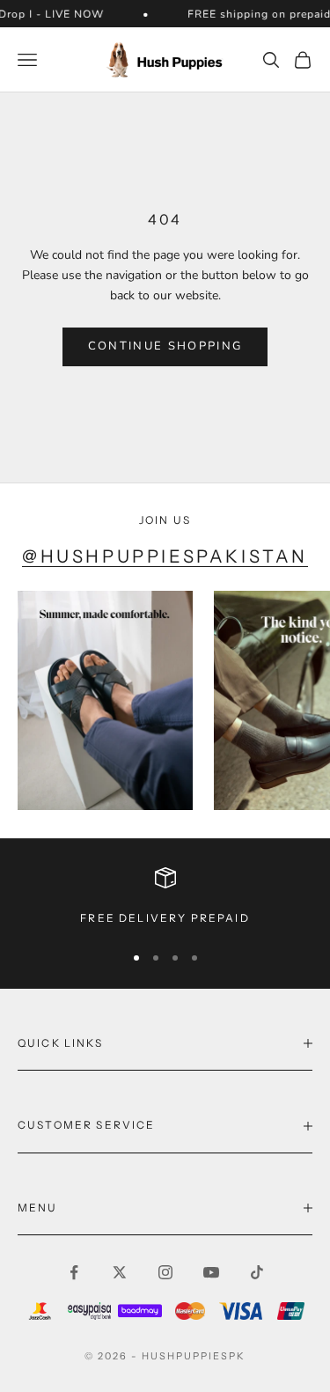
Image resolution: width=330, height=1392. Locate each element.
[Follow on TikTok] (257, 1272)
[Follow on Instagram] (165, 1272)
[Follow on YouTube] (211, 1272)
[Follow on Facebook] (74, 1272)
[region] (165, 897)
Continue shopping (165, 346)
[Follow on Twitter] (119, 1272)
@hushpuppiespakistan (165, 556)
